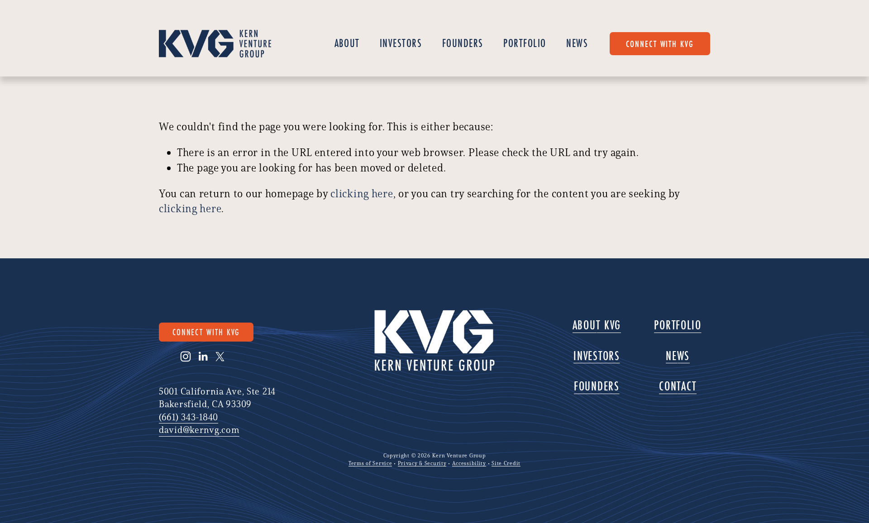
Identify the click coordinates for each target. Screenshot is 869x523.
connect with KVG (660, 43)
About (347, 43)
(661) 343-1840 (188, 417)
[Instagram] (185, 356)
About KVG (597, 325)
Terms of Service (370, 463)
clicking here (361, 193)
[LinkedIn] (202, 356)
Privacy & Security (422, 463)
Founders (462, 43)
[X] (220, 356)
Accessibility (469, 463)
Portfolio (524, 43)
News (577, 43)
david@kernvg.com (199, 429)
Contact (678, 386)
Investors (401, 43)
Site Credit (506, 463)
